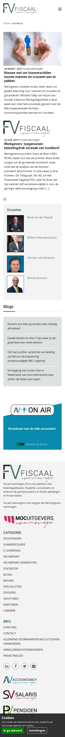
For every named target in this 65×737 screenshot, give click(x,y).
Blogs (7, 574)
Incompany (11, 556)
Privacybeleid (13, 656)
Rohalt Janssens (37, 278)
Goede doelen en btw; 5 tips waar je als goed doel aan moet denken (32, 340)
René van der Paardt (39, 217)
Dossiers (9, 592)
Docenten (10, 568)
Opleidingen (12, 538)
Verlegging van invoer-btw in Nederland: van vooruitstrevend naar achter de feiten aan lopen (31, 375)
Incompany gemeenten (20, 562)
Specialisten (12, 586)
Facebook (15, 666)
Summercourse (14, 544)
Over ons (9, 627)
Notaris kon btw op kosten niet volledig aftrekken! (32, 326)
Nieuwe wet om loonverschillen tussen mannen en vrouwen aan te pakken (30, 77)
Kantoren (10, 604)
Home (6, 23)
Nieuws (8, 580)
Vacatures (10, 598)
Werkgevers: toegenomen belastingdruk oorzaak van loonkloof (32, 146)
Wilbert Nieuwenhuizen (42, 237)
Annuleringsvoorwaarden (23, 650)
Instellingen (37, 730)
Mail (33, 666)
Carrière (9, 610)
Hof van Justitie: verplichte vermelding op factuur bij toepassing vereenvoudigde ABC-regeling (31, 356)
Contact (9, 633)
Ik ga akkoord (13, 730)
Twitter (25, 666)
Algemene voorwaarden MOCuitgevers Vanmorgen (31, 642)
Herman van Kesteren (40, 258)
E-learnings (12, 550)
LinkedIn (7, 666)
